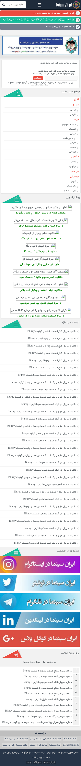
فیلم (76, 119)
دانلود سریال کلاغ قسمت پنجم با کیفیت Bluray (52, 338)
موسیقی (74, 176)
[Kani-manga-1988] (41, 246)
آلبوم (73, 182)
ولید (29, 762)
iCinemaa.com (71, 745)
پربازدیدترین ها (31, 662)
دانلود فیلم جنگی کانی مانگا (40, 251)
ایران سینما (55, 745)
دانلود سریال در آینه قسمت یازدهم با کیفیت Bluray (49, 441)
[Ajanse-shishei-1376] (41, 259)
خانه (72, 27)
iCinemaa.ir (70, 739)
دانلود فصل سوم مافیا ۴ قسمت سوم (41, 277)
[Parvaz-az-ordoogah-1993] (40, 233)
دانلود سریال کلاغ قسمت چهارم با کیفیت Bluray (51, 346)
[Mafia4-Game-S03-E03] (41, 272)
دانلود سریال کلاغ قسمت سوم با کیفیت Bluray (52, 353)
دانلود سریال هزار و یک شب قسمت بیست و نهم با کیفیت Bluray (43, 382)
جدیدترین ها (49, 662)
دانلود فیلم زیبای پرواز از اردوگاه (40, 238)
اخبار (76, 99)
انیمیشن (72, 129)
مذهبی (75, 156)
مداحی (73, 162)
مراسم (75, 171)
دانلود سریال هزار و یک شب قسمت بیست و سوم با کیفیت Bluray (42, 477)
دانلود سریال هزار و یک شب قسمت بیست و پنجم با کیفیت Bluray (42, 448)
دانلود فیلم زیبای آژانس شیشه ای (40, 264)
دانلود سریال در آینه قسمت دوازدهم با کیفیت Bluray (48, 433)
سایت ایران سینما (38, 745)
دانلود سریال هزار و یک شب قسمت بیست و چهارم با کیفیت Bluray (41, 455)
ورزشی (72, 152)
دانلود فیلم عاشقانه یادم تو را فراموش (40, 316)
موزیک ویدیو (70, 191)
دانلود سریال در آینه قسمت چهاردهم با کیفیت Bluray (48, 404)
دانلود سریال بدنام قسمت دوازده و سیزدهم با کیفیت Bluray (45, 492)
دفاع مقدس (67, 138)
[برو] (3, 4)
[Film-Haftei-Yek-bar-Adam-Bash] (41, 284)
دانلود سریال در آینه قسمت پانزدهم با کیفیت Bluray (48, 390)
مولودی (72, 166)
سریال (75, 104)
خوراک (37, 762)
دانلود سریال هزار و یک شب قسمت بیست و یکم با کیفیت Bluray (42, 521)
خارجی (73, 114)
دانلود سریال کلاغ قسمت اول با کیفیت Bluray (52, 368)
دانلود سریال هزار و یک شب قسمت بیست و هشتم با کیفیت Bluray (41, 397)
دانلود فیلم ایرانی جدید (16, 739)
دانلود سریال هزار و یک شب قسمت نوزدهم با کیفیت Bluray (45, 543)
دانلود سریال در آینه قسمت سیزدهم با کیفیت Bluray (48, 419)
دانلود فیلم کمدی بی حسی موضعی (40, 303)
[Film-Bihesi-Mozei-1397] (41, 297)
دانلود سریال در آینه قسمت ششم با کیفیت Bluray (50, 528)
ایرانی (73, 110)
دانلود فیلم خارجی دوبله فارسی (45, 739)
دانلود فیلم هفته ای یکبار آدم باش (41, 290)
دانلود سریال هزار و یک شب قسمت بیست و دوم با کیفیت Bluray (42, 506)
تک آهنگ (71, 186)
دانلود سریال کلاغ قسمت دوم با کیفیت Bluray (52, 360)
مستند (73, 147)
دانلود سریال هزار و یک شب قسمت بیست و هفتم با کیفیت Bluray (42, 411)
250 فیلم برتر (69, 124)
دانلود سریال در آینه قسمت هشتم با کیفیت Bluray (49, 499)
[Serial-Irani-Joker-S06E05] (41, 220)
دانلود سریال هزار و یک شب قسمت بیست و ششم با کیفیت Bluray (41, 426)
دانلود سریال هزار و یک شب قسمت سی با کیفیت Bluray (47, 375)
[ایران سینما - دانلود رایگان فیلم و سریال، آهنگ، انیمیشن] (67, 8)
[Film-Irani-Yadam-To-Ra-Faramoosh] (40, 310)
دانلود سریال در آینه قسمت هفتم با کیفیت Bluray (50, 514)
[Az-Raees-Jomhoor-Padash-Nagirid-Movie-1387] (41, 207)
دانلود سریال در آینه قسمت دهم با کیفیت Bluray (50, 463)
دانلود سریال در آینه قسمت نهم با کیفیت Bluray (51, 470)
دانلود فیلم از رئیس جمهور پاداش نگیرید (41, 213)
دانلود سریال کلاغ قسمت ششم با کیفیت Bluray (51, 331)
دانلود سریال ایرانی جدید (15, 745)
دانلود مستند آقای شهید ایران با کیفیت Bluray (52, 484)
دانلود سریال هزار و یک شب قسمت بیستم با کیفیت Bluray (45, 536)
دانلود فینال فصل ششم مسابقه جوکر (40, 226)
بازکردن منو (39, 5)
